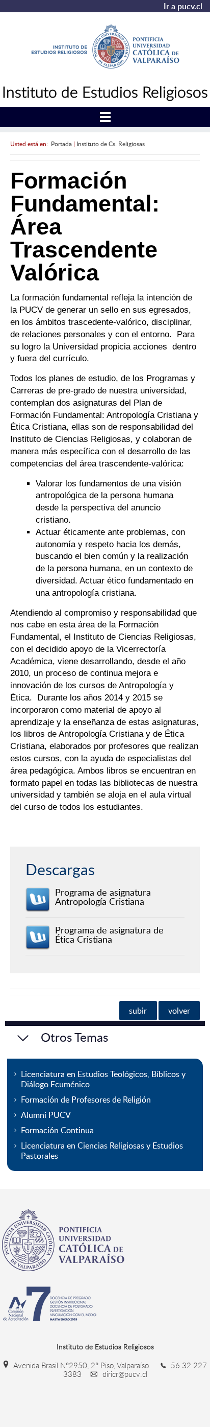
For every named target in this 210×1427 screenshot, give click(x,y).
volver (179, 1010)
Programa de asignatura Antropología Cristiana (103, 896)
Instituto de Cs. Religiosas (110, 143)
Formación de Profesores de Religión (86, 1099)
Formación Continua (57, 1130)
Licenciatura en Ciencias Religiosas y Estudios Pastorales (102, 1150)
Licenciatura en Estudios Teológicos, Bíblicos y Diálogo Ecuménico (103, 1079)
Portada (61, 143)
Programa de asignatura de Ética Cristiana (109, 934)
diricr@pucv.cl (123, 1374)
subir (138, 1010)
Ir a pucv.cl (183, 6)
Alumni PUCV (46, 1114)
